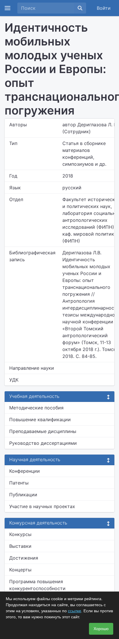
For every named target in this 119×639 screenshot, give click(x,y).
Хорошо (101, 628)
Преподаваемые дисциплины (42, 431)
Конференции (24, 471)
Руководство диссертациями (43, 443)
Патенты (19, 483)
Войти (104, 8)
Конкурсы (20, 534)
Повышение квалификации (40, 419)
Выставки (20, 546)
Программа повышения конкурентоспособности (37, 585)
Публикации (23, 494)
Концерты (20, 570)
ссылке (74, 611)
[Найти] (80, 8)
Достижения (23, 558)
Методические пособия (36, 408)
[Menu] (7, 8)
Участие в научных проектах (42, 506)
